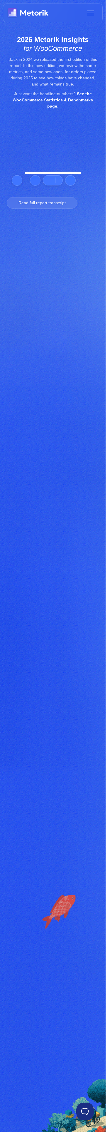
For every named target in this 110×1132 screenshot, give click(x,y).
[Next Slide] (70, 180)
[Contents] (51, 180)
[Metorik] (28, 13)
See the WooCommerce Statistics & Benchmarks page (53, 99)
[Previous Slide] (35, 180)
